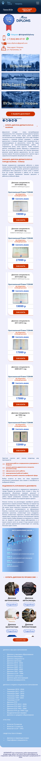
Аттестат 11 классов (15, 726)
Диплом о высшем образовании (20, 654)
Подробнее (12, 605)
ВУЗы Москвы (20, 66)
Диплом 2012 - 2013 (15, 665)
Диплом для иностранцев (17, 678)
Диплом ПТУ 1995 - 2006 (17, 708)
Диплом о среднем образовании (20, 715)
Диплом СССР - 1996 (15, 673)
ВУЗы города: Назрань (20, 103)
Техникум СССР (13, 700)
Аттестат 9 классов (14, 724)
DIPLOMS (23, 18)
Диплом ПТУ (12, 702)
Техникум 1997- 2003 (15, 698)
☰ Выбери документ (20, 114)
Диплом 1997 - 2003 (15, 671)
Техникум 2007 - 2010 (15, 693)
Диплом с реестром (15, 676)
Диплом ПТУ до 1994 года (17, 710)
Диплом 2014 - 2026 (15, 663)
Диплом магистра (14, 661)
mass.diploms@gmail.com (17, 43)
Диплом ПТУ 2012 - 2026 (17, 704)
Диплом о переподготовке (18, 738)
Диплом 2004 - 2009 (15, 669)
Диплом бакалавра (15, 656)
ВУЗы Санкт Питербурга (20, 85)
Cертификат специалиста (17, 740)
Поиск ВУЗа (8, 10)
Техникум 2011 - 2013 (15, 691)
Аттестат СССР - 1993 (15, 728)
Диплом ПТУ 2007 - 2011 (17, 706)
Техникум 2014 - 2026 (15, 689)
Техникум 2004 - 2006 (15, 696)
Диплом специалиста (15, 659)
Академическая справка (17, 713)
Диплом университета (16, 680)
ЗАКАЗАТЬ (20, 220)
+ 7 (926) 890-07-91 (16, 39)
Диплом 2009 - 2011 (15, 667)
